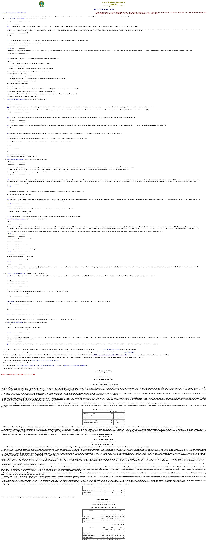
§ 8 (8, 107)
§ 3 (8, 26)
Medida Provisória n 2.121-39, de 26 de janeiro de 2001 (45, 360)
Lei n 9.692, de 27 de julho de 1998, (16, 219)
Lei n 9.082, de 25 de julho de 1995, (16, 18)
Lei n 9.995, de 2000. (130, 352)
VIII (8, 40)
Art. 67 (9, 332)
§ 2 (8, 179)
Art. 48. (9, 251)
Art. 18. (9, 29)
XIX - (8, 314)
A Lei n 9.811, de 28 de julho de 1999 (16, 273)
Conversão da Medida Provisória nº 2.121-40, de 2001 (13, 12)
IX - (8, 138)
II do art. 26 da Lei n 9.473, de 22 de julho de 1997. (76, 365)
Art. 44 (9, 48)
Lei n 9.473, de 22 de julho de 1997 (16, 159)
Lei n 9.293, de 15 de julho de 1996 (16, 99)
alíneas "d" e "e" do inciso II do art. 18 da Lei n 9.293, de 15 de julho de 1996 (35, 365)
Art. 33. (9, 233)
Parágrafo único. (11, 301)
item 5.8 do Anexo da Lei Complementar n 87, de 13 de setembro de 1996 (109, 355)
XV (8, 156)
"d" (56, 365)
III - (8, 291)
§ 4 (8, 58)
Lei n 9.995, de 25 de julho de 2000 (16, 322)
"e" (58, 365)
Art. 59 (9, 216)
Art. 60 (9, 261)
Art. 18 (9, 275)
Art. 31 (9, 186)
